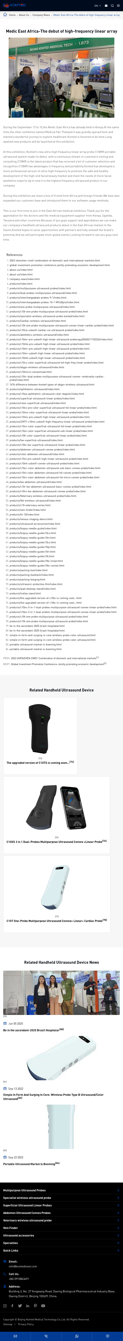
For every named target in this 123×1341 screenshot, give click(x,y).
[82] (20, 1097)
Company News (41, 14)
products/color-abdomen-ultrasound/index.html (37, 454)
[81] (5, 1081)
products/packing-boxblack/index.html (32, 574)
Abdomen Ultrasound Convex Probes (27, 1213)
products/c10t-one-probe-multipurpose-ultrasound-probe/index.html (49, 311)
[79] (5, 1016)
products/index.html (21, 283)
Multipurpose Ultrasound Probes (24, 1190)
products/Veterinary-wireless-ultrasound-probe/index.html (43, 495)
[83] (5, 1150)
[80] (61, 1029)
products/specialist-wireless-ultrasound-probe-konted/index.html (47, 316)
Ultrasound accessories (18, 1235)
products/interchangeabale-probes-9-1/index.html (38, 297)
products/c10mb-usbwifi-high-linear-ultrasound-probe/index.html (47, 357)
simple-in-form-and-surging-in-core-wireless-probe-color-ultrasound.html (53, 635)
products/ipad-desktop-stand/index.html (33, 588)
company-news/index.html (25, 279)
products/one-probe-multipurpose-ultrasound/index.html (42, 306)
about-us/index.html (21, 269)
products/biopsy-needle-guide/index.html (33, 528)
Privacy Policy (26, 1324)
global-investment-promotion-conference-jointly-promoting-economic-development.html (60, 265)
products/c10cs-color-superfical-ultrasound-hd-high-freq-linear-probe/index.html (57, 362)
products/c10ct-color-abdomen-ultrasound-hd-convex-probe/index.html (51, 472)
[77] (57, 916)
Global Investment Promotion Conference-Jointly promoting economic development (57, 664)
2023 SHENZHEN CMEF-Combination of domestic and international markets (53, 658)
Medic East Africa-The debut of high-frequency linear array (86, 14)
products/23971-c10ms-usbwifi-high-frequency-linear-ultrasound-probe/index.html (57, 421)
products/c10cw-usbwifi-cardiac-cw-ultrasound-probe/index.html (47, 330)
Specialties (10, 1243)
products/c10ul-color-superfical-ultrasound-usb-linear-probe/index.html (51, 430)
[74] (72, 761)
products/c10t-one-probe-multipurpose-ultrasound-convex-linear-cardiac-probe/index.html (62, 325)
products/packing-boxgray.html (27, 579)
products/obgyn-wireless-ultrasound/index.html (37, 367)
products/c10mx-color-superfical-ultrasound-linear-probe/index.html (49, 412)
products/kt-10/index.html (24, 514)
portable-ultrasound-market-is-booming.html (36, 644)
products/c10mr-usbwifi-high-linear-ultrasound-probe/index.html (47, 353)
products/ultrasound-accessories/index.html (35, 523)
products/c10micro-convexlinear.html (31, 371)
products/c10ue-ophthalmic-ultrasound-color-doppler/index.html (47, 393)
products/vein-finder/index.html (28, 509)
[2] (105, 663)
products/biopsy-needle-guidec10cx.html (33, 542)
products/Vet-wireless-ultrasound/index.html (35, 500)
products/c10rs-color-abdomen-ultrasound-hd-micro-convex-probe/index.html (54, 477)
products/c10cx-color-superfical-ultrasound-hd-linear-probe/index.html (51, 426)
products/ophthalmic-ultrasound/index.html (35, 389)
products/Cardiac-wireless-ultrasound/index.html (38, 320)
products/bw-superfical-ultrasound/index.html (36, 440)
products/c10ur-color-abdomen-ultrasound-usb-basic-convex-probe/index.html (55, 468)
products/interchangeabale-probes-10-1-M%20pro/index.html (44, 302)
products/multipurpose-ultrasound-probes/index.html (40, 288)
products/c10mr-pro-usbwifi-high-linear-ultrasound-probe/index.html (50, 348)
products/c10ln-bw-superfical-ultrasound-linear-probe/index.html (47, 444)
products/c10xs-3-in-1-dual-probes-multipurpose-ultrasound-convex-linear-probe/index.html (63, 607)
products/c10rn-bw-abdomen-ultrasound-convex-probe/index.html (48, 491)
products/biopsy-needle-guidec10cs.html (33, 533)
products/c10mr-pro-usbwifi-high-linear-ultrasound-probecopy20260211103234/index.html (61, 339)
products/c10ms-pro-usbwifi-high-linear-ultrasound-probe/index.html (50, 417)
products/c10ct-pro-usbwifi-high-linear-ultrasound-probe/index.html (49, 458)
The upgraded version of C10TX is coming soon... (38, 762)
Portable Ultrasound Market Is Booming (29, 1164)
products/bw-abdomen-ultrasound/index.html (36, 482)
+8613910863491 (19, 1278)
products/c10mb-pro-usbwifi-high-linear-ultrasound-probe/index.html (50, 344)
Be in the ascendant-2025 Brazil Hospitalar (31, 1030)
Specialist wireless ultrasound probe (27, 1198)
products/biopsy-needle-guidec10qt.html (33, 547)
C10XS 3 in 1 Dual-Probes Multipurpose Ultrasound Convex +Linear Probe (54, 842)
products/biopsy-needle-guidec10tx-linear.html (36, 560)
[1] (97, 657)
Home (12, 14)
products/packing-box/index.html (29, 570)
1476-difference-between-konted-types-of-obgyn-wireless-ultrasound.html (52, 384)
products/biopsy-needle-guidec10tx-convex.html (37, 565)
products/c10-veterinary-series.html (30, 505)
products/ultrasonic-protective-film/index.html (36, 584)
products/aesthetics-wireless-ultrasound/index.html (39, 334)
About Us (24, 14)
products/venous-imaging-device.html (31, 519)
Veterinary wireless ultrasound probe (27, 1220)
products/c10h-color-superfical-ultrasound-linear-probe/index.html (48, 435)
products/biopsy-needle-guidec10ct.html (33, 537)
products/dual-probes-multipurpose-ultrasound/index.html (43, 293)
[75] (56, 837)
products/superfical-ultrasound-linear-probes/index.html (42, 398)
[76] (104, 840)
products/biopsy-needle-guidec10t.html (32, 556)
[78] (104, 919)
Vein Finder (10, 1228)
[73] (40, 758)
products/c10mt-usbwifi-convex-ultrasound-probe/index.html (44, 463)
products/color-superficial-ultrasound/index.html (38, 403)
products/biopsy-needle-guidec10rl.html (32, 551)
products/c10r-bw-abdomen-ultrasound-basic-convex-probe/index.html (50, 486)
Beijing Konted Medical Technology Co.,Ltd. (42, 1319)
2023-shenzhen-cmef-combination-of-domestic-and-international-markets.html (55, 260)
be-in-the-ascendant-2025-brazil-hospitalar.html (37, 625)
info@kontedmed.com (23, 1266)
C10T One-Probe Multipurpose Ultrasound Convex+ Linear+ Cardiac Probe (54, 921)
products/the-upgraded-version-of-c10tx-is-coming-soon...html (46, 598)
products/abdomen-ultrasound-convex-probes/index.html (42, 449)
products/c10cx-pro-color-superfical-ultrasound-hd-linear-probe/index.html (53, 407)
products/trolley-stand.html (25, 593)
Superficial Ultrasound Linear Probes (27, 1205)
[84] (57, 1163)
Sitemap (7, 1324)
